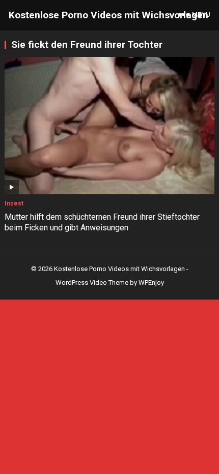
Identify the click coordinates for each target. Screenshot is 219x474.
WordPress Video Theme (92, 282)
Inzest (14, 203)
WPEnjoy (151, 282)
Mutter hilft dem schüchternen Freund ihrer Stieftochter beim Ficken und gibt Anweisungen (102, 222)
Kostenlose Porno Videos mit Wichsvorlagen (108, 15)
